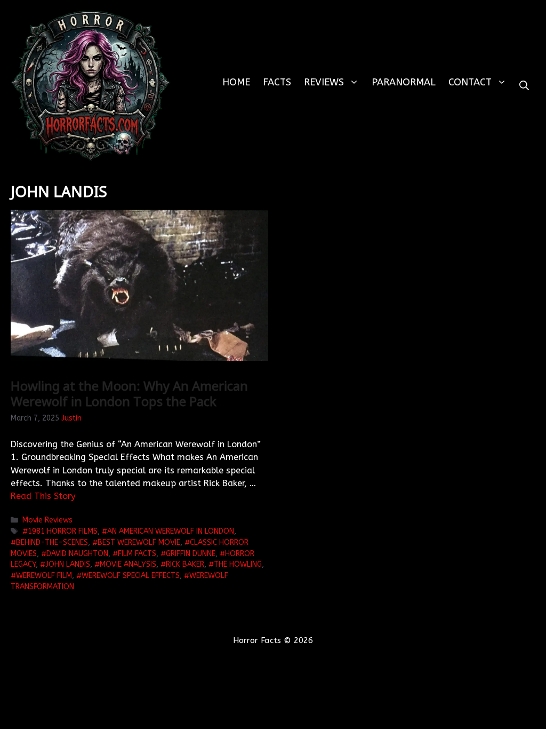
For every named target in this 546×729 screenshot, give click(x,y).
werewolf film (44, 575)
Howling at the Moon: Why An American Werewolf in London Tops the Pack (129, 393)
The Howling (238, 564)
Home (236, 82)
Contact (470, 82)
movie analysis (128, 564)
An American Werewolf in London (170, 531)
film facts (137, 553)
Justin (71, 418)
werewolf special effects (131, 575)
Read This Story (43, 496)
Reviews (324, 82)
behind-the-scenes (52, 542)
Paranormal (404, 82)
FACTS (277, 82)
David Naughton (77, 553)
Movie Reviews (47, 520)
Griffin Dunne (190, 553)
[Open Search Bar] (524, 85)
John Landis (67, 564)
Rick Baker (185, 564)
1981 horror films (63, 531)
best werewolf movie (139, 542)
